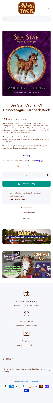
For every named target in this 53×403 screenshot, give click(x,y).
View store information (17, 200)
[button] (49, 8)
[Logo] (26, 8)
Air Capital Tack (23, 381)
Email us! (26, 341)
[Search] (4, 19)
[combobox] (26, 19)
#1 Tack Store (26, 321)
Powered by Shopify (34, 381)
